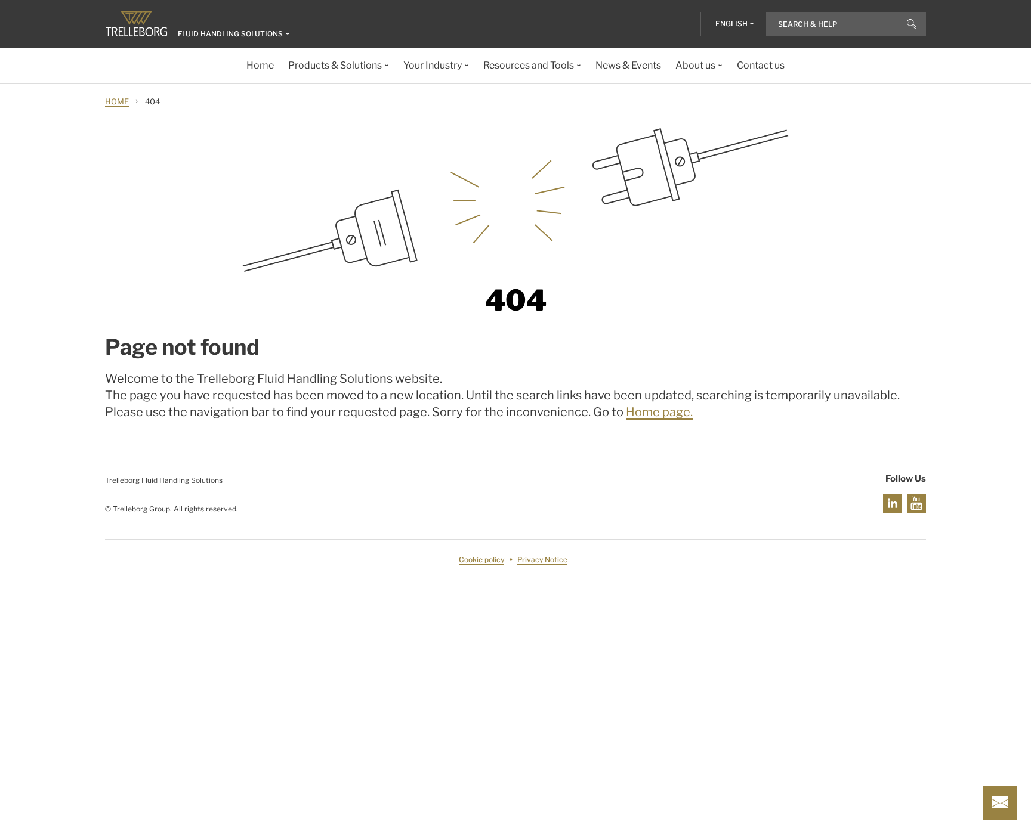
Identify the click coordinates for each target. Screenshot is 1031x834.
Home (117, 101)
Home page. (659, 412)
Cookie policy (481, 559)
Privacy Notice (542, 559)
